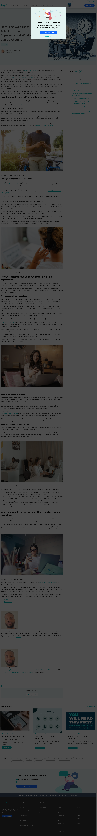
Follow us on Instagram (48, 32)
